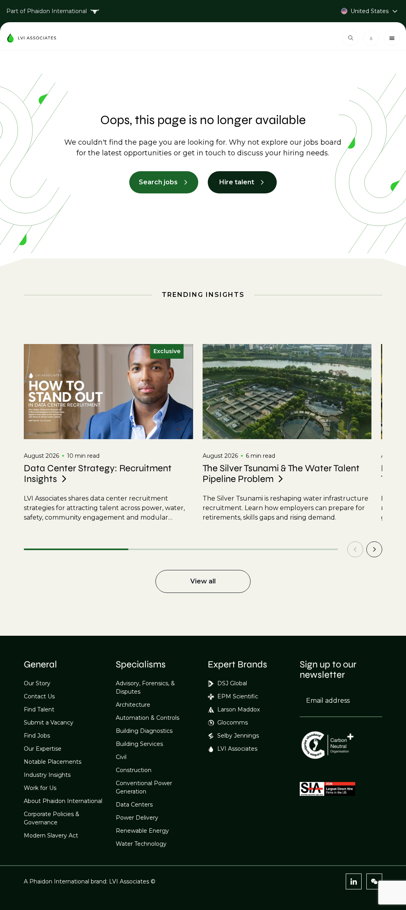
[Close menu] (392, 38)
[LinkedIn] (354, 881)
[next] (374, 549)
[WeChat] (374, 881)
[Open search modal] (350, 38)
